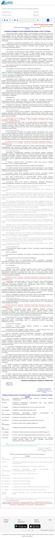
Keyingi (8, 151)
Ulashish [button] (37, 15)
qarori (19, 119)
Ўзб (45, 20)
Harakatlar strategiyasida (9, 74)
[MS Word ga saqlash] (15, 20)
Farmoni (15, 143)
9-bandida (50, 312)
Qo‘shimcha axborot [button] (6, 15)
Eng (43, 20)
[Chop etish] (17, 20)
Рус (40, 20)
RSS (50, 520)
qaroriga (50, 391)
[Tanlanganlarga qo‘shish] (2, 20)
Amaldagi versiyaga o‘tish (46, 26)
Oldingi (8, 110)
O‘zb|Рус (51, 20)
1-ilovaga (10, 163)
